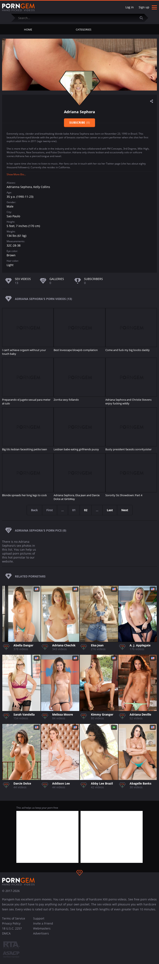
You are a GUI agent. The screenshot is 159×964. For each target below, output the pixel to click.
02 (85, 510)
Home (28, 29)
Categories (83, 29)
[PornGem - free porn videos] (18, 7)
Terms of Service (13, 918)
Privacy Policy (11, 923)
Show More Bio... (16, 174)
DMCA (6, 933)
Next (124, 510)
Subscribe (79, 122)
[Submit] (143, 18)
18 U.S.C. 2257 (12, 928)
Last (110, 510)
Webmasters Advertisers (42, 930)
